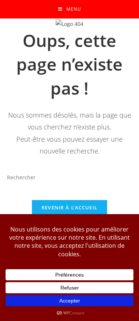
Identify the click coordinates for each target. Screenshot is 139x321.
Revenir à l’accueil (70, 207)
